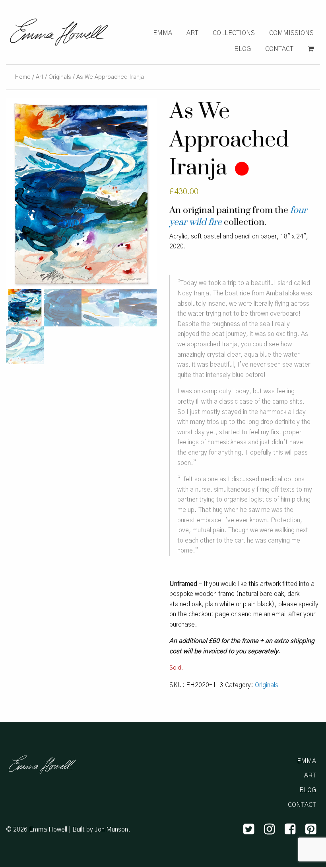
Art (192, 33)
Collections (234, 33)
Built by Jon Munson (100, 829)
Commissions (291, 33)
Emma (162, 33)
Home (23, 77)
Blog (242, 49)
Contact (279, 49)
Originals (60, 77)
